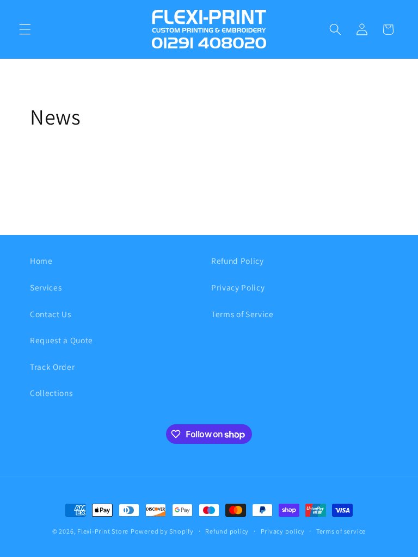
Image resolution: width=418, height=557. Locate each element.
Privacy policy (283, 531)
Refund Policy (237, 260)
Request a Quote (61, 340)
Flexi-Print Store (102, 531)
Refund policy (227, 531)
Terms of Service (242, 313)
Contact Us (50, 313)
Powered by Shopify (162, 531)
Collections (51, 392)
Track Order (52, 366)
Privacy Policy (238, 287)
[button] (25, 29)
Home (41, 260)
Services (46, 287)
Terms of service (341, 531)
